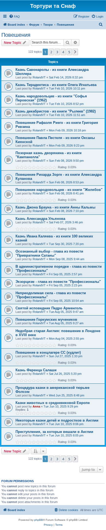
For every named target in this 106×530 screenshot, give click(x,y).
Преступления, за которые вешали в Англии (54, 432)
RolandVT (39, 77)
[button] (75, 52)
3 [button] (57, 51)
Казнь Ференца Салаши (36, 370)
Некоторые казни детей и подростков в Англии (56, 420)
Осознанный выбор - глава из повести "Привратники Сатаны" (49, 253)
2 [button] (51, 51)
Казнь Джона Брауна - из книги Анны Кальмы (55, 207)
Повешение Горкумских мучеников (46, 319)
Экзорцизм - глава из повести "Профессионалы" (58, 282)
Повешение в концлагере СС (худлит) (48, 352)
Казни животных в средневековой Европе (52, 403)
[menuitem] (14, 16)
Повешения (15, 35)
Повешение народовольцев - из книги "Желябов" (58, 190)
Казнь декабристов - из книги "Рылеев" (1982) (55, 111)
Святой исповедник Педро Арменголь (49, 308)
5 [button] (69, 51)
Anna (36, 406)
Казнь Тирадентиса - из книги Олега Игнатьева (55, 85)
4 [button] (63, 51)
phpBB (38, 519)
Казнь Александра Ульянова (40, 219)
